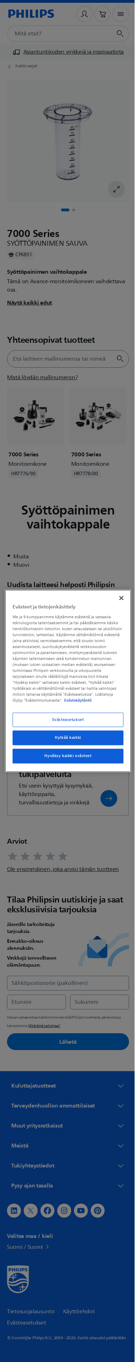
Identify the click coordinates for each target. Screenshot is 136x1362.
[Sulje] (118, 595)
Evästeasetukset (65, 722)
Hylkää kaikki (65, 740)
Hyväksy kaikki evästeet (65, 759)
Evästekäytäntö (65, 703)
